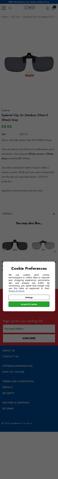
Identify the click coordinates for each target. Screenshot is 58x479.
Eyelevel (5, 110)
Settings (29, 297)
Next (55, 251)
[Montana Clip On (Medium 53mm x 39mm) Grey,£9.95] (14, 245)
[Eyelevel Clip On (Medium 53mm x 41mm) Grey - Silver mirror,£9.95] (43, 245)
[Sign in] (47, 8)
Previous (3, 251)
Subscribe (29, 338)
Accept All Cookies (29, 304)
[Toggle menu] (3, 8)
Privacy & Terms (16, 291)
